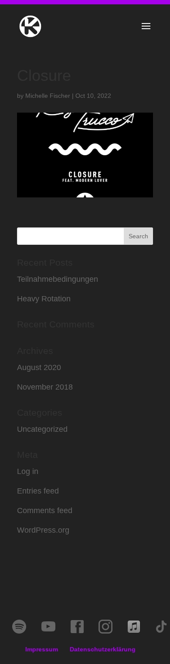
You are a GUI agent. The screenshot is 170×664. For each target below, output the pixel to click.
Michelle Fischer (47, 95)
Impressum (41, 649)
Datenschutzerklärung (103, 649)
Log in (27, 471)
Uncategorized (42, 429)
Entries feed (38, 491)
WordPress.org (43, 530)
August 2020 (39, 367)
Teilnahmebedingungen (57, 279)
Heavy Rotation (44, 298)
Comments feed (44, 510)
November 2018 (45, 387)
